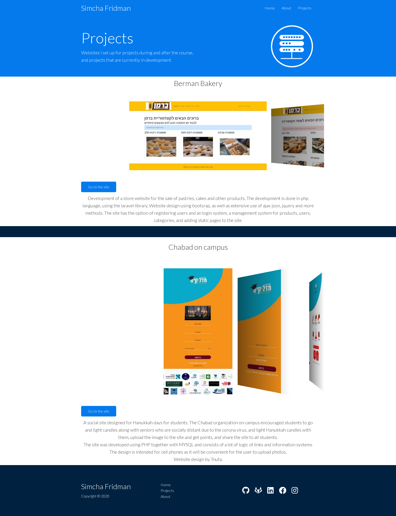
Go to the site (98, 187)
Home (270, 8)
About (286, 8)
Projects (304, 8)
